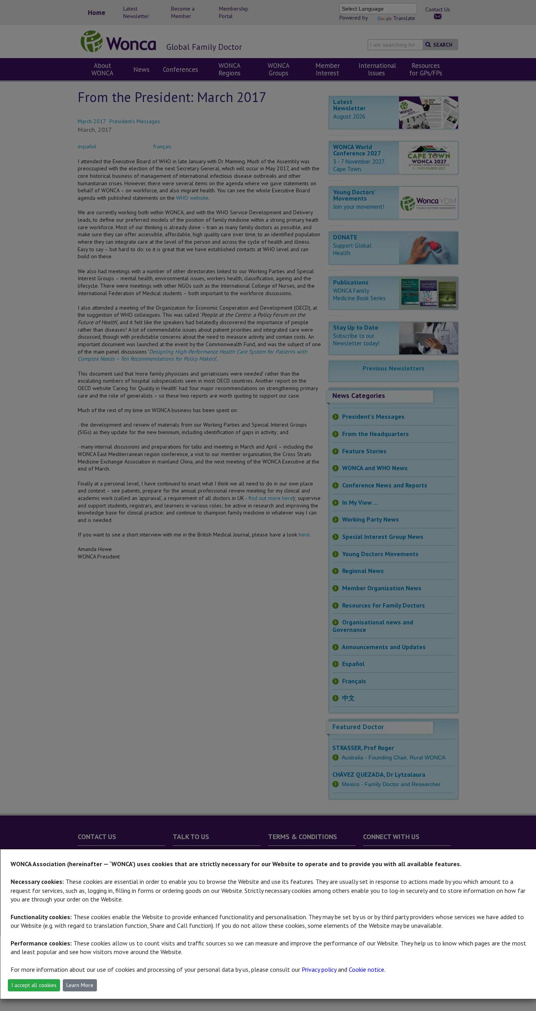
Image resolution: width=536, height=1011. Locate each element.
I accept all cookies (34, 985)
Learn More (79, 985)
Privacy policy (319, 969)
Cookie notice (366, 969)
